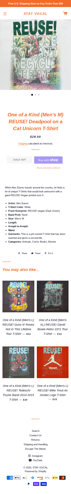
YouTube (37, 460)
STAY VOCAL (36, 13)
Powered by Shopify (35, 471)
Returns (35, 439)
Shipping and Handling (36, 444)
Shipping (22, 143)
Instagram (37, 455)
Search (35, 431)
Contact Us (35, 435)
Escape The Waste (35, 448)
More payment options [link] (48, 167)
